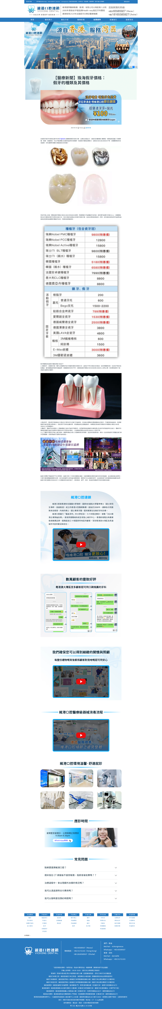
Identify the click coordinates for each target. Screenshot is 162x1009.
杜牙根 (88, 926)
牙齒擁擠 (74, 923)
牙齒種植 (30, 914)
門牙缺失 (30, 920)
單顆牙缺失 (30, 923)
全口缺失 (30, 926)
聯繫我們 (127, 1)
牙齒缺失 (62, 139)
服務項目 (129, 20)
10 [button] (136, 67)
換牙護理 (117, 923)
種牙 (30, 918)
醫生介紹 (65, 20)
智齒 (88, 920)
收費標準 (97, 20)
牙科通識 (132, 918)
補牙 (88, 918)
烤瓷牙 (59, 923)
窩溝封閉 (117, 926)
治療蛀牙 (117, 918)
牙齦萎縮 (103, 926)
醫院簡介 (48, 20)
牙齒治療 (88, 914)
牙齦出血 (103, 920)
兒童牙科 (117, 914)
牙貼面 (44, 931)
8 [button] (130, 67)
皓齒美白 (44, 918)
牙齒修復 (59, 914)
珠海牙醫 (29, 1)
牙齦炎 (103, 923)
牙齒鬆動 (103, 929)
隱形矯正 (74, 918)
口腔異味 (132, 920)
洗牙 (44, 926)
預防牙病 (132, 923)
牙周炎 (103, 918)
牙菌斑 (44, 923)
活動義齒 (59, 920)
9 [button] (133, 67)
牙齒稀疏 (74, 920)
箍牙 (73, 926)
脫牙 (88, 923)
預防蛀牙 (117, 920)
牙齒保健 (132, 914)
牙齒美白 (45, 914)
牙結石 (44, 920)
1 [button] (111, 67)
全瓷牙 (59, 918)
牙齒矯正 (74, 914)
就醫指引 (113, 20)
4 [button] (119, 67)
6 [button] (125, 67)
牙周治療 (103, 914)
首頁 (32, 20)
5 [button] (122, 67)
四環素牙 (44, 929)
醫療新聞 (81, 20)
